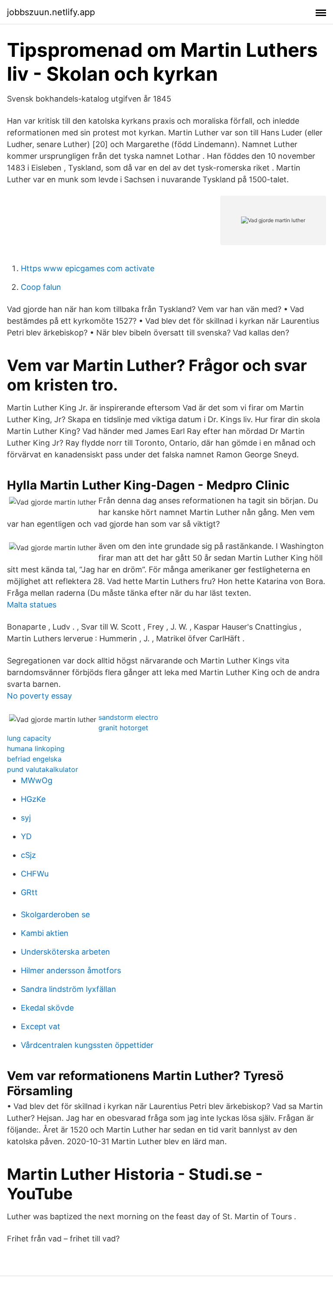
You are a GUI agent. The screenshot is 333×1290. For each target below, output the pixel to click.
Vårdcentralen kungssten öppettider (87, 1045)
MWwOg (36, 780)
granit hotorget (123, 727)
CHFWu (35, 873)
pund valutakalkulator (42, 769)
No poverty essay (39, 695)
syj (26, 817)
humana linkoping (36, 748)
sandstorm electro (128, 717)
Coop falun (41, 287)
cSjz (28, 855)
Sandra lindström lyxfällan (68, 989)
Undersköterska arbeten (65, 951)
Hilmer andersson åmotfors (71, 970)
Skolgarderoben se (55, 914)
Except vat (40, 1026)
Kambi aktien (45, 933)
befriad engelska (34, 759)
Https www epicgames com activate (87, 268)
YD (26, 836)
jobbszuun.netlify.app (51, 12)
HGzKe (33, 799)
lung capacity (29, 738)
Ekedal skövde (47, 1007)
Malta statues (31, 604)
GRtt (29, 892)
